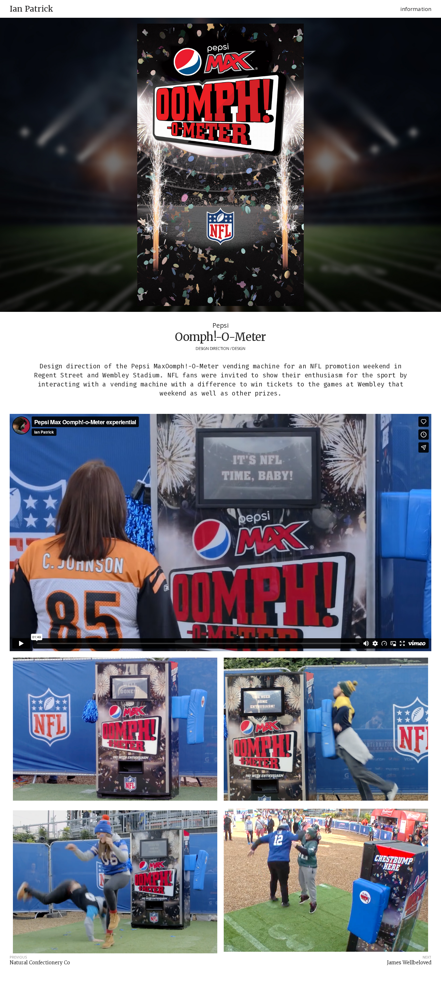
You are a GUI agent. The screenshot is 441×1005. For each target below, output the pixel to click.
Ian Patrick (31, 9)
